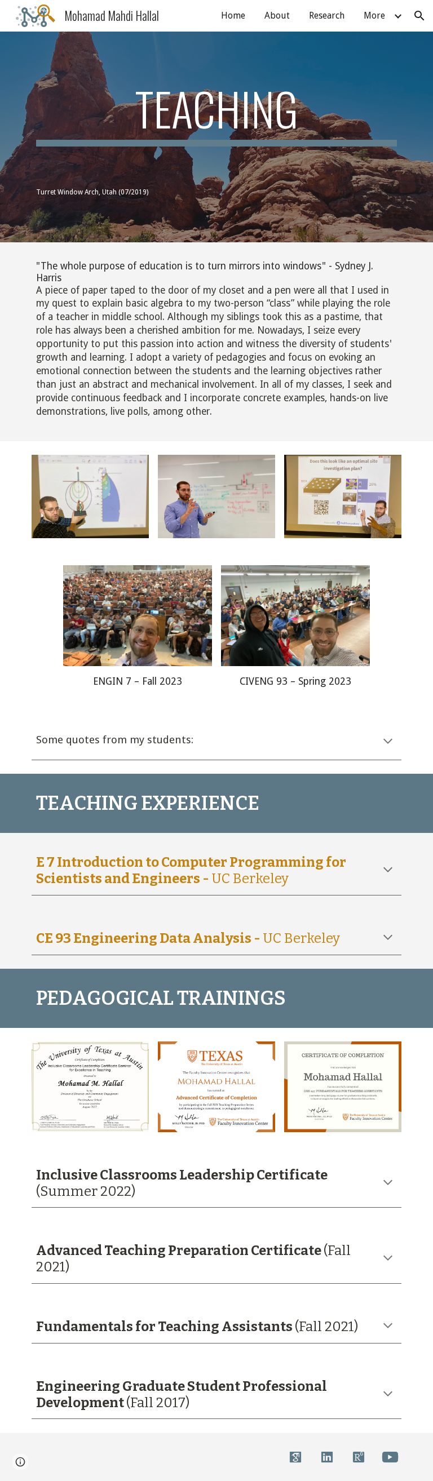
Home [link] (233, 15)
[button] (419, 15)
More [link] (374, 15)
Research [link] (326, 15)
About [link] (277, 15)
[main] (216, 113)
